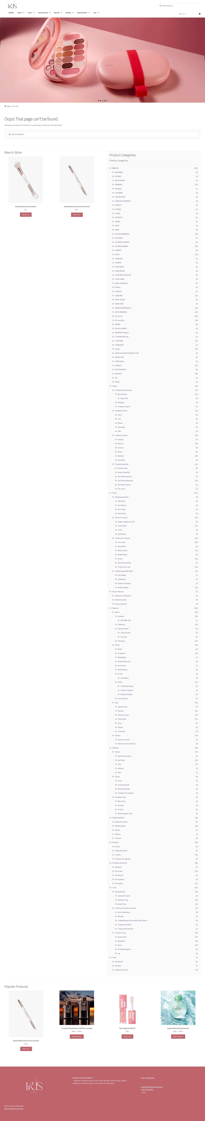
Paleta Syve (122, 719)
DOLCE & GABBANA (122, 234)
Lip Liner (124, 637)
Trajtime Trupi (120, 933)
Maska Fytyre (122, 550)
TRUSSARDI (119, 345)
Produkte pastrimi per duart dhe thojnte (132, 920)
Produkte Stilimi (121, 411)
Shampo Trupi (123, 900)
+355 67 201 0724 (147, 1090)
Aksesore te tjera (121, 822)
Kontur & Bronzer (124, 661)
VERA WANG (119, 361)
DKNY (117, 230)
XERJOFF (118, 374)
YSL (116, 378)
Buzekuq (121, 616)
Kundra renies (123, 468)
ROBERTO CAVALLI (122, 333)
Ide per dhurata (43, 13)
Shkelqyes (121, 641)
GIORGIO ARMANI (121, 246)
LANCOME (118, 296)
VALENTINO (119, 357)
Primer (120, 674)
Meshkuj (68, 13)
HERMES (118, 263)
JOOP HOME (119, 279)
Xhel (119, 431)
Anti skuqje (122, 575)
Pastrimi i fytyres (121, 517)
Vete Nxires (122, 513)
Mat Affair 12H (126, 620)
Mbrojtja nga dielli (121, 497)
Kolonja (121, 805)
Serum (120, 452)
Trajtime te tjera (124, 406)
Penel (120, 723)
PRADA (117, 324)
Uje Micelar (122, 534)
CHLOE (117, 213)
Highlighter (122, 657)
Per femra (118, 316)
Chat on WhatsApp (147, 1078)
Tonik (120, 530)
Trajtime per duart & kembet (125, 908)
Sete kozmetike (121, 600)
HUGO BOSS (119, 267)
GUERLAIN (119, 258)
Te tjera (120, 809)
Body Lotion (122, 937)
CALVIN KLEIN (120, 197)
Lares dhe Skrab (123, 785)
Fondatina (121, 653)
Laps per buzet (123, 629)
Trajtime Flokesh (121, 435)
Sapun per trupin (124, 896)
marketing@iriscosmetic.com (152, 1087)
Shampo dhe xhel (121, 970)
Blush (120, 649)
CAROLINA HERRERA (122, 201)
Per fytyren (119, 875)
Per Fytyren (122, 505)
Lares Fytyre (122, 526)
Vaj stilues (121, 427)
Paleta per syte (123, 715)
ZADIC (117, 382)
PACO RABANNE (121, 312)
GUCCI (117, 254)
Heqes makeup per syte (126, 522)
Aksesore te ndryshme (123, 596)
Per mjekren (119, 879)
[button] (98, 100)
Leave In (121, 448)
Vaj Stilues (121, 460)
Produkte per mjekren (126, 793)
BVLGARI (118, 189)
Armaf (117, 846)
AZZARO (118, 176)
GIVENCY (118, 250)
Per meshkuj (119, 320)
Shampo (121, 456)
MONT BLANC (120, 300)
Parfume (115, 842)
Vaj (119, 953)
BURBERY (118, 184)
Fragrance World (121, 850)
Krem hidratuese (124, 912)
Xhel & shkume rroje (125, 813)
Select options (77, 1037)
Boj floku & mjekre (124, 756)
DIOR (117, 226)
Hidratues (121, 624)
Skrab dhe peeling (124, 563)
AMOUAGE (119, 172)
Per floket (119, 871)
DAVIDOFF (118, 217)
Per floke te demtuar (125, 480)
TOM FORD (119, 341)
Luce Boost (125, 678)
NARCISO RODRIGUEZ (123, 308)
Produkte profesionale (123, 390)
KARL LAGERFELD (121, 283)
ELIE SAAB (119, 238)
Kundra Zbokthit (124, 472)
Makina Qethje (120, 826)
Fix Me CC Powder (127, 690)
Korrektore (122, 666)
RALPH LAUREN (121, 328)
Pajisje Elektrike (82, 13)
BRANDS (11, 13)
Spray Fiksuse (122, 698)
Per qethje (119, 883)
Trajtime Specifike (121, 464)
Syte (116, 703)
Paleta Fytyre (122, 670)
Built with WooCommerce (13, 1109)
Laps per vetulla (123, 740)
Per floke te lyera (124, 485)
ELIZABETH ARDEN (122, 242)
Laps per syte (122, 707)
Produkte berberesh (119, 863)
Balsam (120, 443)
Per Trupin (121, 509)
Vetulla (117, 735)
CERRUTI (118, 205)
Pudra (120, 682)
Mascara (121, 711)
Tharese (118, 838)
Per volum (121, 489)
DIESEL (117, 221)
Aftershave (121, 801)
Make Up (57, 13)
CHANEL (118, 209)
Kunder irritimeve (124, 583)
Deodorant (119, 962)
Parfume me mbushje (123, 859)
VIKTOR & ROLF (121, 369)
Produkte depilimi (124, 949)
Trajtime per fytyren (122, 538)
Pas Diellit (121, 501)
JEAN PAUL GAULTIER (123, 275)
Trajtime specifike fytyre (124, 571)
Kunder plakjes (123, 587)
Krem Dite (121, 542)
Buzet (117, 612)
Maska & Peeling (124, 789)
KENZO (117, 287)
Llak (119, 419)
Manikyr (121, 916)
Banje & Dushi (120, 892)
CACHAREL (119, 193)
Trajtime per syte (124, 567)
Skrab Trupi (122, 904)
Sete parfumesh (121, 604)
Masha (117, 830)
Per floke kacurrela (125, 476)
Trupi (95, 13)
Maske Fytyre (122, 554)
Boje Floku (124, 398)
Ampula (120, 439)
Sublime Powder (126, 694)
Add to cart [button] (25, 215)
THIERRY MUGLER (121, 337)
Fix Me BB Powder (127, 686)
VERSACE (118, 365)
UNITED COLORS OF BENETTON (127, 353)
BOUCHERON (120, 180)
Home (9, 106)
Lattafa (118, 855)
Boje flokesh (122, 394)
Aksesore (118, 867)
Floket (20, 13)
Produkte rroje (120, 797)
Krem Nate (122, 546)
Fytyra (30, 13)
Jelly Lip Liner (126, 633)
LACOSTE (118, 291)
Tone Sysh (121, 731)
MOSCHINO (119, 304)
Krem (120, 415)
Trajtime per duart (124, 924)
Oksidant (121, 402)
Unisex (117, 349)
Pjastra (117, 834)
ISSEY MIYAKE (120, 271)
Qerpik (120, 727)
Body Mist (121, 941)
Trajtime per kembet (125, 929)
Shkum (120, 423)
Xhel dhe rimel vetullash (126, 744)
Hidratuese (122, 579)
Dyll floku (121, 760)
